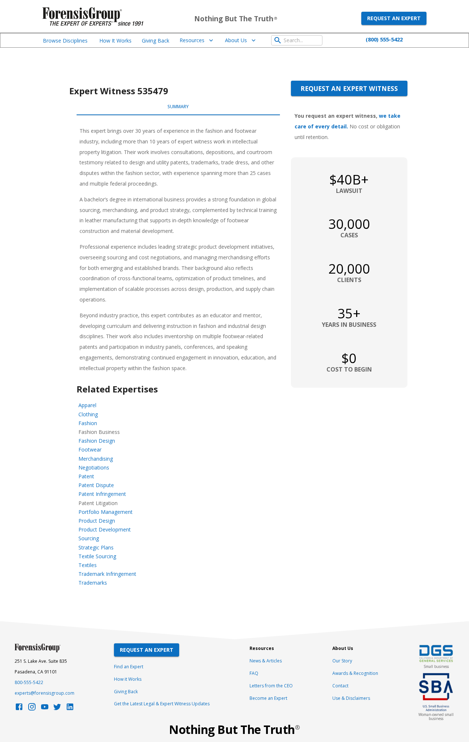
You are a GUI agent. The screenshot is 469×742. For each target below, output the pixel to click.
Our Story (342, 661)
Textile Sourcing (97, 556)
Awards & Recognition (355, 673)
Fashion (87, 423)
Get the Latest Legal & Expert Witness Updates (162, 704)
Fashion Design (96, 440)
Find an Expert (128, 667)
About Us (236, 40)
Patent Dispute (96, 485)
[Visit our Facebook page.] (19, 708)
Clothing (88, 414)
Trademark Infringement (107, 573)
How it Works (127, 679)
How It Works (115, 40)
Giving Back (155, 40)
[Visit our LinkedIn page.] (70, 708)
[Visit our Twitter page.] (57, 708)
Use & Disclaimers (351, 698)
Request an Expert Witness (349, 88)
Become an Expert (268, 698)
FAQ (254, 673)
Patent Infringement (102, 493)
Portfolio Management (105, 511)
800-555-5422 (29, 682)
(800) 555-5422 (384, 39)
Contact (340, 686)
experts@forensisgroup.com (44, 693)
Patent (86, 476)
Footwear (89, 449)
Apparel (87, 405)
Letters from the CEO (271, 686)
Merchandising (95, 458)
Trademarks (92, 582)
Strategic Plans (96, 547)
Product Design (96, 520)
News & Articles (266, 661)
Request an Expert (394, 18)
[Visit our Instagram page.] (31, 708)
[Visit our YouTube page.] (44, 708)
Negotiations (93, 467)
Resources (192, 40)
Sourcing (88, 538)
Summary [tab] (178, 106)
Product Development (104, 529)
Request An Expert (146, 649)
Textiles (87, 565)
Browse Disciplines (65, 40)
